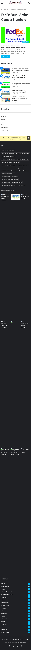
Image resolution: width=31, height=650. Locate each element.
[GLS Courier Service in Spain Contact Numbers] (5, 257)
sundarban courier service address (10, 176)
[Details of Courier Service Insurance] (15, 384)
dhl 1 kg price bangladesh (8, 150)
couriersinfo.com (22, 642)
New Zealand (5, 602)
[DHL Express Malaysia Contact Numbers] (25, 257)
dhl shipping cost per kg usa (8, 165)
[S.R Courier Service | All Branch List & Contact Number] (5, 85)
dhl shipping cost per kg (22, 159)
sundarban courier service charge (10, 179)
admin (4, 45)
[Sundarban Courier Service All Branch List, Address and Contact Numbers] (5, 71)
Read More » (6, 56)
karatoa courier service (7, 170)
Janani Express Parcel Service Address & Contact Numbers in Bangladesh (19, 98)
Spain (3, 627)
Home (4, 9)
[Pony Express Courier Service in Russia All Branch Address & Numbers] (25, 511)
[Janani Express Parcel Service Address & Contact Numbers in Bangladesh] (5, 99)
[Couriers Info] (15, 3)
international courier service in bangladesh (12, 168)
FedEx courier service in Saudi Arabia (13, 47)
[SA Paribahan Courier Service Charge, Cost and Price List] (5, 78)
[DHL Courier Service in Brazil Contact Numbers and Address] (25, 384)
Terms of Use (4, 130)
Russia (4, 608)
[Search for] (29, 3)
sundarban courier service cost (9, 185)
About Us (3, 116)
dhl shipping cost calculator (8, 159)
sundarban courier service (8, 173)
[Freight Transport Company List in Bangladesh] (5, 384)
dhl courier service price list (8, 156)
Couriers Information (7, 594)
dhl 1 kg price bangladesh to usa (9, 153)
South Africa (5, 605)
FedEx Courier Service (22, 165)
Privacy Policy (4, 127)
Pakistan (4, 624)
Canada (4, 600)
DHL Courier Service (24, 153)
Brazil (3, 621)
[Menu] (2, 3)
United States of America (9, 592)
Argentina (4, 613)
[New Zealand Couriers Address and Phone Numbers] (5, 511)
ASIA (3, 583)
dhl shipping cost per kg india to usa (10, 162)
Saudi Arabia (5, 632)
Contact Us (4, 119)
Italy (3, 610)
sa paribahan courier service (21, 170)
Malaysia (4, 629)
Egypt (3, 616)
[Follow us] (28, 138)
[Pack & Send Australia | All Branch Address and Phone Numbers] (15, 511)
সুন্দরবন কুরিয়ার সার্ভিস (22, 185)
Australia (4, 597)
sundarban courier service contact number (12, 182)
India (3, 589)
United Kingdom (6, 619)
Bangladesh (5, 586)
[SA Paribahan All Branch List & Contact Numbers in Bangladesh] (5, 92)
